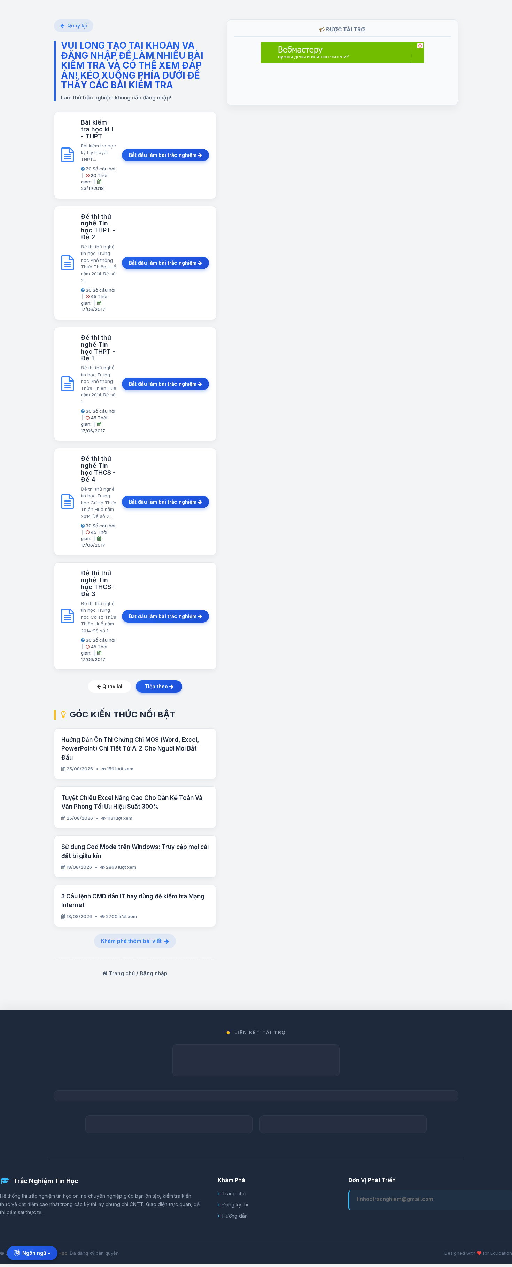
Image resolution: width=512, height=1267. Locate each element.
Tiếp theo (157, 686)
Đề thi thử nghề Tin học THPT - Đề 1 (98, 348)
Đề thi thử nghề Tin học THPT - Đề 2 (98, 227)
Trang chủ (234, 1193)
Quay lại (77, 26)
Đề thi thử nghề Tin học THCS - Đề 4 (98, 469)
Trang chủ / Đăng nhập (137, 973)
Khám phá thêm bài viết (131, 941)
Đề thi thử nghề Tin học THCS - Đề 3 (98, 583)
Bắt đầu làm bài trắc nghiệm (163, 155)
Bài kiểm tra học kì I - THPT (97, 129)
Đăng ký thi (235, 1205)
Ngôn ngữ (34, 1253)
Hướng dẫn (235, 1216)
